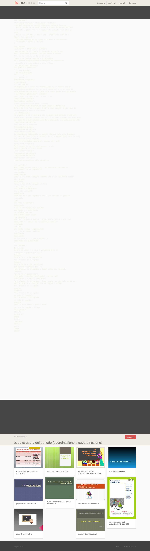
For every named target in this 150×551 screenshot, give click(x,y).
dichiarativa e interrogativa (88, 503)
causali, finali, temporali (87, 534)
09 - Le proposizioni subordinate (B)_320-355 (119, 523)
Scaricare (130, 437)
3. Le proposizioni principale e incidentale (59, 502)
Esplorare (101, 3)
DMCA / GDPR (122, 546)
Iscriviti (122, 3)
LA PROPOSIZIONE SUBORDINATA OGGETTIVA (89, 472)
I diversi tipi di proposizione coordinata (26, 472)
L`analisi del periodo (117, 471)
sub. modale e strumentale (57, 471)
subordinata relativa (24, 534)
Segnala (132, 546)
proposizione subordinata (26, 503)
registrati (112, 3)
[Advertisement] (75, 13)
